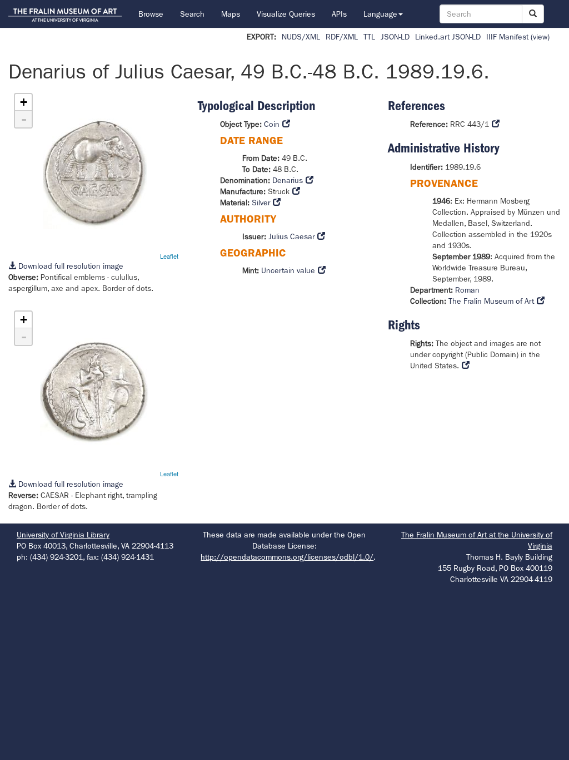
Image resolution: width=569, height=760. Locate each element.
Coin (271, 124)
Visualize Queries (286, 14)
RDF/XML (342, 37)
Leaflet (169, 255)
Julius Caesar (291, 236)
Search (192, 14)
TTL (369, 37)
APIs (339, 14)
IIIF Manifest (507, 37)
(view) (540, 37)
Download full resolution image (69, 266)
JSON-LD (395, 37)
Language (380, 14)
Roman (467, 290)
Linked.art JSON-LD (448, 37)
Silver (261, 203)
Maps (230, 14)
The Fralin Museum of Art (491, 301)
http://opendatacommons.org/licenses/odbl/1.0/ (287, 557)
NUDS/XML (301, 37)
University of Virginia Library (63, 535)
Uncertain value (288, 270)
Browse (150, 14)
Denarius (287, 180)
